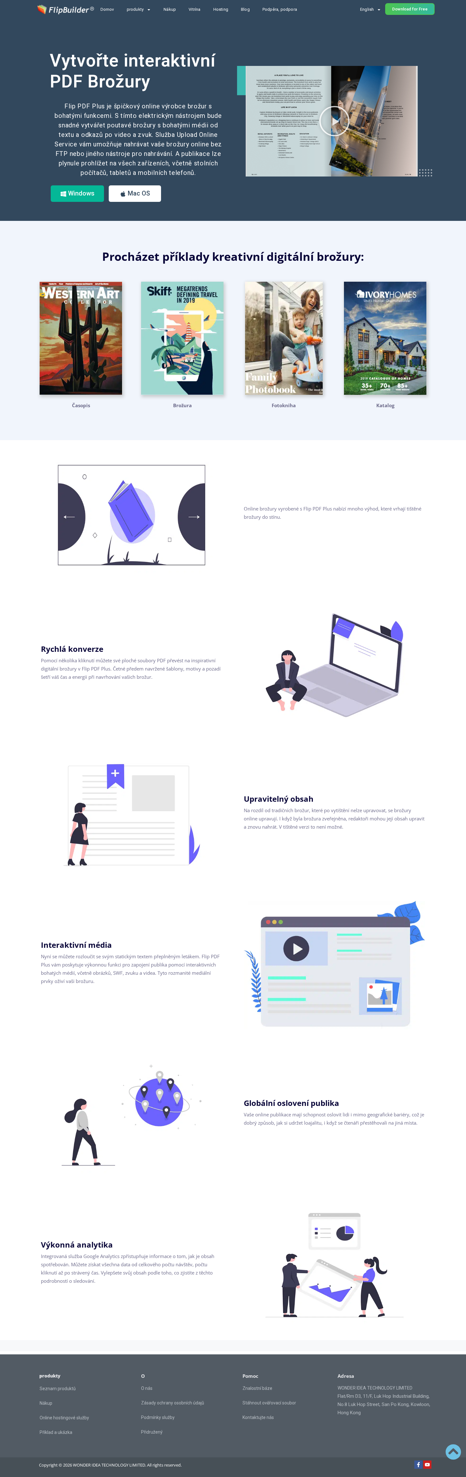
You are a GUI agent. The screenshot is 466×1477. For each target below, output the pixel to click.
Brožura (182, 405)
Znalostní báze (257, 1388)
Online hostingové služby (64, 1417)
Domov (107, 9)
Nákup (170, 9)
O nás (146, 1388)
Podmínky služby (158, 1417)
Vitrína (194, 9)
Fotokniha (284, 405)
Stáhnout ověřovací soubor (269, 1402)
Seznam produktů (58, 1388)
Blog (245, 9)
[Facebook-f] (418, 1465)
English (367, 9)
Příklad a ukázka (56, 1432)
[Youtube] (427, 1465)
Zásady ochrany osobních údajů (172, 1402)
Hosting (220, 9)
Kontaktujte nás (258, 1417)
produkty (135, 9)
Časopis (81, 405)
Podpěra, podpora (279, 9)
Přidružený (152, 1432)
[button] (334, 121)
